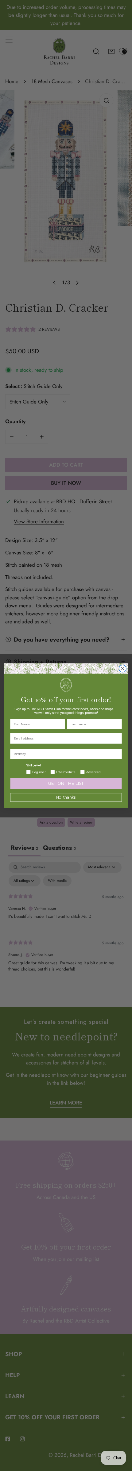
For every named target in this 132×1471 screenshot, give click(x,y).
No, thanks (66, 797)
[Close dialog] (122, 668)
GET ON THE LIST (66, 783)
